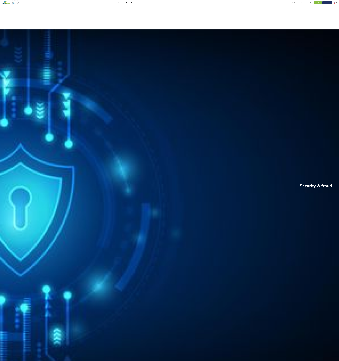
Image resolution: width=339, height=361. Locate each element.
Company (120, 3)
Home (295, 3)
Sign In (309, 3)
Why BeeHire (130, 3)
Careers (303, 3)
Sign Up (318, 3)
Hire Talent (327, 3)
